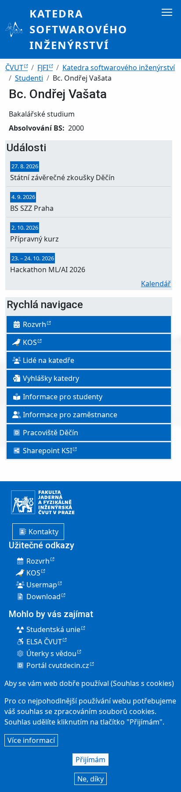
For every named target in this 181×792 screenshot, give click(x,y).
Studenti (29, 78)
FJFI (42, 67)
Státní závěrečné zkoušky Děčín (62, 177)
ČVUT (14, 67)
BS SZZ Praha (32, 208)
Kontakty (42, 531)
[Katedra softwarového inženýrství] (17, 29)
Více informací (31, 740)
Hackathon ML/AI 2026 (47, 269)
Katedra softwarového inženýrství (78, 29)
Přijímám (90, 759)
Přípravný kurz (34, 239)
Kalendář (156, 283)
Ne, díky (90, 779)
